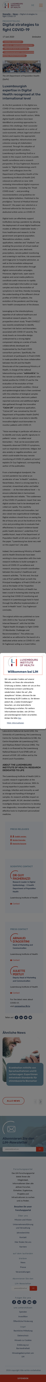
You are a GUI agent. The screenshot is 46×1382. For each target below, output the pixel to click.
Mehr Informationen (15, 723)
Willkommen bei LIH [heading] (23, 671)
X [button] (43, 656)
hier (19, 718)
